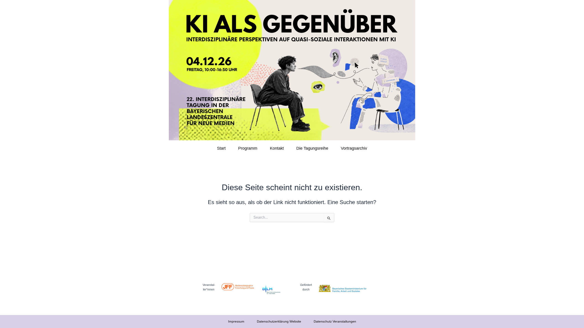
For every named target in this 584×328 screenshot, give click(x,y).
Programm (247, 148)
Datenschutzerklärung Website (279, 321)
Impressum (236, 321)
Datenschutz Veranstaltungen (335, 321)
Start (221, 148)
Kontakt (277, 148)
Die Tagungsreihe (312, 148)
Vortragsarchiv (354, 148)
